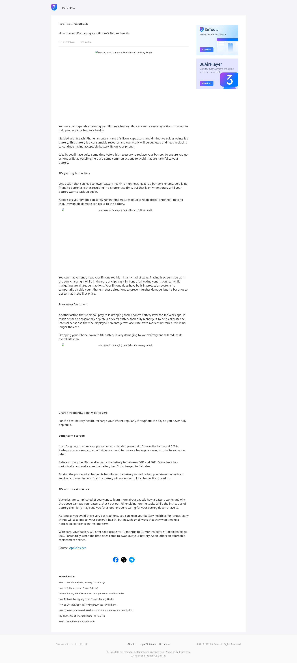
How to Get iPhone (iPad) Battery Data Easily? (82, 582)
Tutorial (69, 24)
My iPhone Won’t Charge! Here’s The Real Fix (82, 615)
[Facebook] (74, 644)
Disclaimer (164, 644)
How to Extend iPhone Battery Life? (77, 621)
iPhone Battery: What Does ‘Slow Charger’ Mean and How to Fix (91, 593)
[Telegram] (84, 644)
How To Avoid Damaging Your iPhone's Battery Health (86, 599)
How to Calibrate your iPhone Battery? (78, 588)
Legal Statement (148, 644)
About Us (132, 644)
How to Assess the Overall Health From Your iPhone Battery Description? (96, 610)
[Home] (54, 7)
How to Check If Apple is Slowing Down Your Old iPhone (87, 604)
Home (61, 24)
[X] (79, 644)
